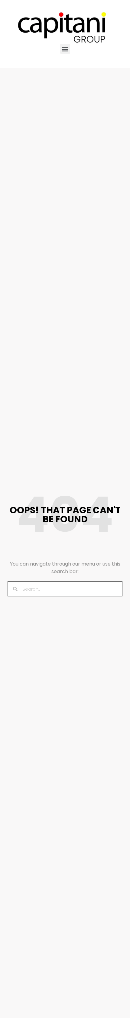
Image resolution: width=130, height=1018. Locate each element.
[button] (65, 49)
